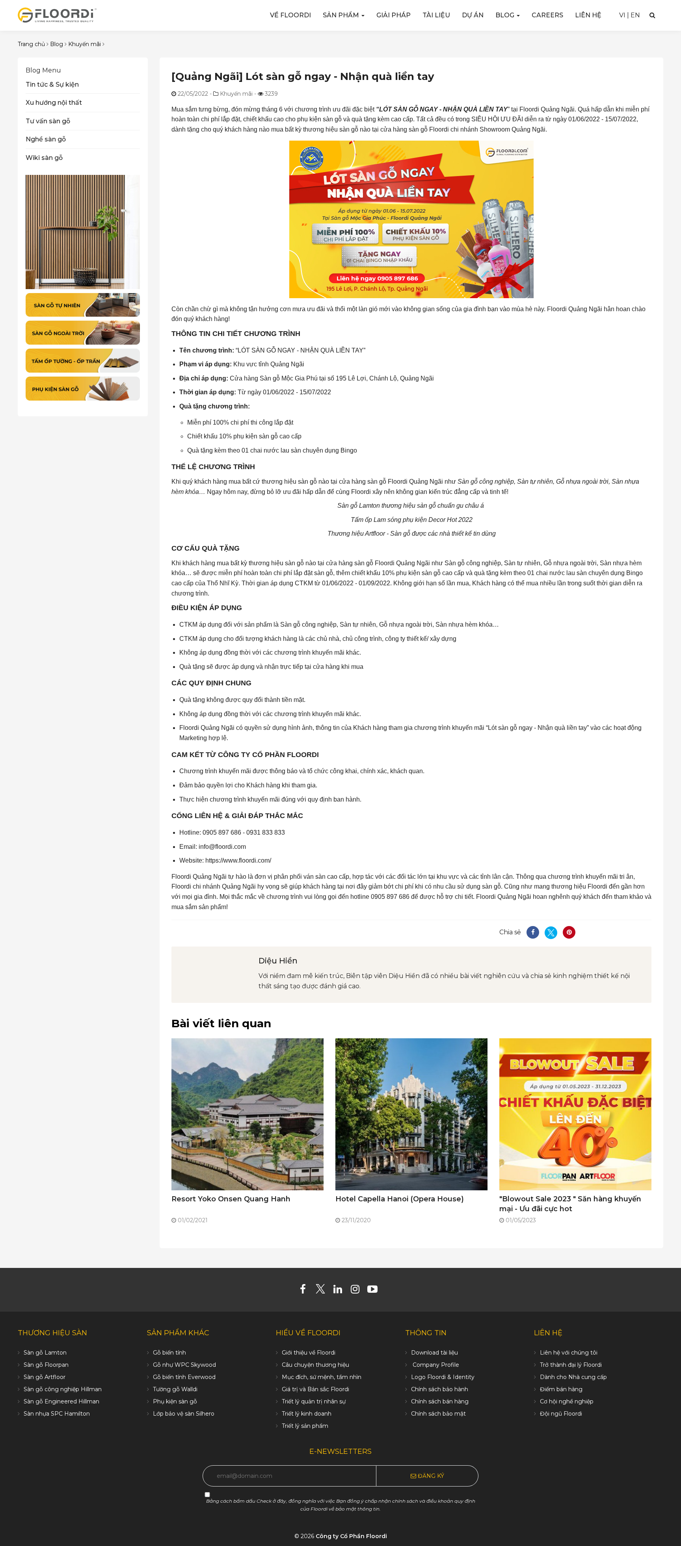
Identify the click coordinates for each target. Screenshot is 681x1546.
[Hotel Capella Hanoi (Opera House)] (411, 1113)
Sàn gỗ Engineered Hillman (61, 1401)
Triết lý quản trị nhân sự (314, 1401)
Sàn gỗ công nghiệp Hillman (63, 1389)
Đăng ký (430, 1475)
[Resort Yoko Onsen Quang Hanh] (247, 1113)
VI (622, 15)
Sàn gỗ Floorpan (46, 1364)
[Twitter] (323, 1291)
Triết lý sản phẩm (305, 1425)
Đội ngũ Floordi (561, 1413)
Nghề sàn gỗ (46, 139)
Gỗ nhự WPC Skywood (184, 1364)
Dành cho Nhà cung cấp (573, 1377)
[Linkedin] (341, 1291)
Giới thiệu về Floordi (308, 1352)
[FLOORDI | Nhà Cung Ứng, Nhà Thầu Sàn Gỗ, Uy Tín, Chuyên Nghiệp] (57, 15)
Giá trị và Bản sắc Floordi (315, 1389)
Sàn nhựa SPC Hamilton (57, 1413)
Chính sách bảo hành (439, 1389)
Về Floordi (290, 15)
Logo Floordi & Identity (442, 1377)
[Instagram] (358, 1291)
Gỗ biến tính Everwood (184, 1377)
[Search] (652, 15)
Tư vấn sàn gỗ (48, 121)
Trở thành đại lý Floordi (571, 1364)
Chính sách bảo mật (438, 1413)
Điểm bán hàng (561, 1389)
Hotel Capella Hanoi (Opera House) (399, 1199)
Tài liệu (436, 15)
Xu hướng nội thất (54, 102)
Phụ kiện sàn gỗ (175, 1401)
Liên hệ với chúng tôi (568, 1352)
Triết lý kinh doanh (306, 1413)
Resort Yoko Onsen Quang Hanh (230, 1199)
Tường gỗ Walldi (175, 1389)
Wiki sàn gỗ (44, 157)
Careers (547, 15)
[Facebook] (306, 1291)
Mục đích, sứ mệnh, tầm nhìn (321, 1377)
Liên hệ (588, 15)
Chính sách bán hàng (440, 1401)
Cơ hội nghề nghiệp (567, 1401)
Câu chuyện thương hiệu (315, 1364)
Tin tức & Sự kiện (52, 84)
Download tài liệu (434, 1352)
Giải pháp (393, 15)
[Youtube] (375, 1291)
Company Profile (435, 1364)
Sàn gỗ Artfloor (44, 1377)
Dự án (473, 15)
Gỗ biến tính (169, 1352)
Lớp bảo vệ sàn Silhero (183, 1413)
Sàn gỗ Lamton (45, 1352)
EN (635, 15)
